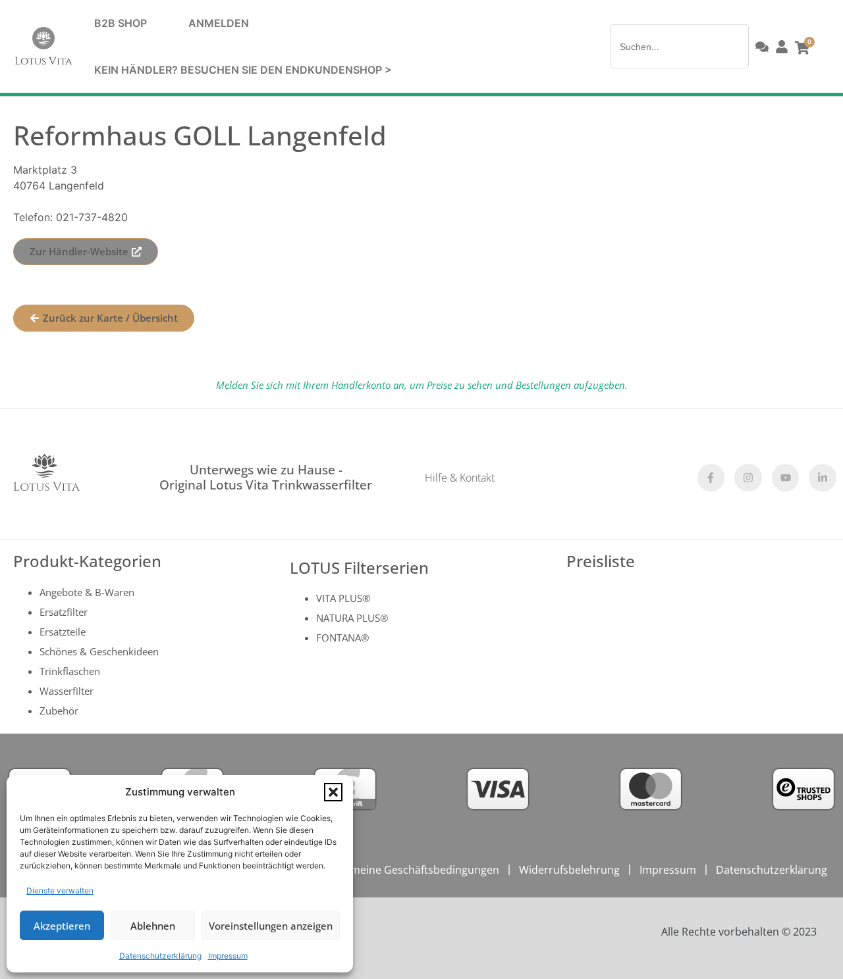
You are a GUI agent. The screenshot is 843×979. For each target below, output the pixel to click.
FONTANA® (342, 637)
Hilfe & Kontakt (460, 477)
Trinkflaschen (70, 671)
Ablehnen (152, 925)
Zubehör (59, 710)
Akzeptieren (62, 925)
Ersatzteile (63, 631)
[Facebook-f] (711, 477)
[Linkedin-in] (822, 477)
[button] (333, 792)
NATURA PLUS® (352, 617)
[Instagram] (748, 477)
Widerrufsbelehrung (569, 870)
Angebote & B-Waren (87, 592)
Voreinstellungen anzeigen (271, 925)
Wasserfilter (67, 690)
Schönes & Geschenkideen (99, 651)
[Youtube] (786, 477)
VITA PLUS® (343, 598)
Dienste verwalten (60, 890)
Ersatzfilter (64, 611)
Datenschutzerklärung (160, 956)
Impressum (228, 956)
